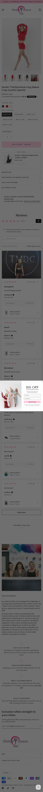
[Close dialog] (42, 381)
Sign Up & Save (32, 402)
